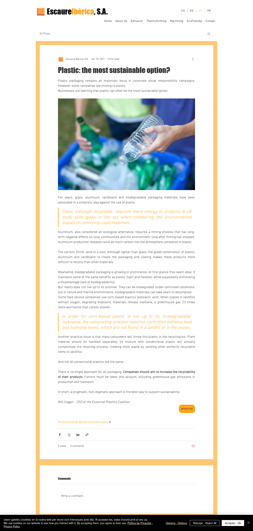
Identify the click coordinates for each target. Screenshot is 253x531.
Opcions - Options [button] (176, 523)
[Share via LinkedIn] (78, 434)
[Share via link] (87, 434)
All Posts (44, 33)
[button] (209, 33)
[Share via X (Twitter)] (69, 434)
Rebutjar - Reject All (204, 523)
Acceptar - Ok (233, 523)
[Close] (248, 523)
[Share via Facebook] (59, 434)
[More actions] (193, 59)
